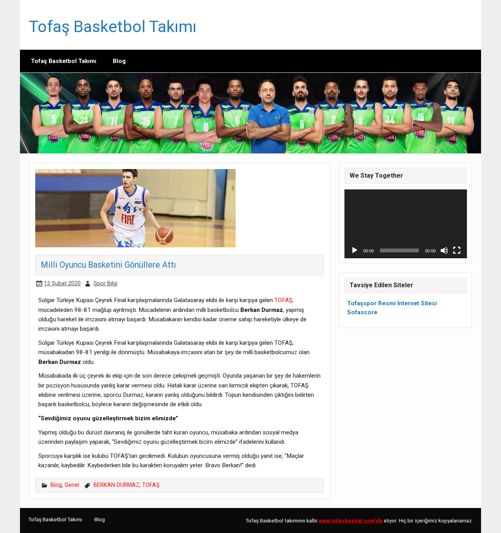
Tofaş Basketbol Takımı (112, 26)
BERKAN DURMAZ (116, 485)
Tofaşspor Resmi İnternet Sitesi (392, 303)
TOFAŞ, (284, 300)
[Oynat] (355, 250)
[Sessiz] (444, 250)
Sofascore (362, 312)
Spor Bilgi (105, 283)
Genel (72, 485)
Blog (119, 61)
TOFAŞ (151, 485)
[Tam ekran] (457, 250)
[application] (405, 223)
